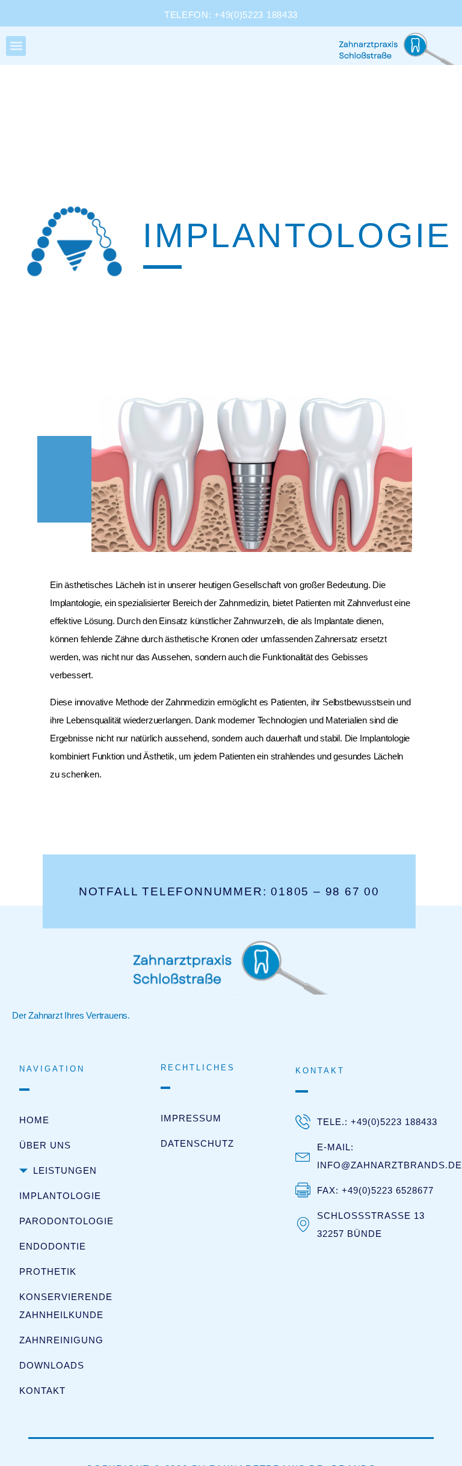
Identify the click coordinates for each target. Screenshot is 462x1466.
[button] (16, 46)
